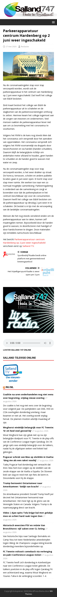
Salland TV (28, 246)
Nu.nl (10, 387)
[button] (52, 22)
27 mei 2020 (11, 46)
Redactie (25, 46)
